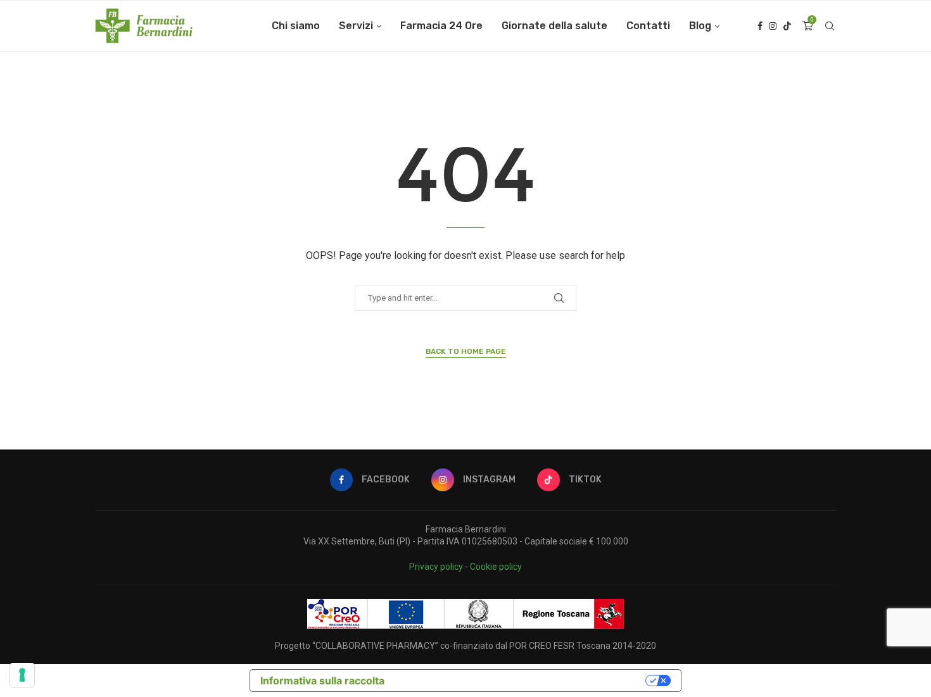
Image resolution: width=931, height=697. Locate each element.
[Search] (829, 26)
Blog (700, 26)
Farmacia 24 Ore (441, 26)
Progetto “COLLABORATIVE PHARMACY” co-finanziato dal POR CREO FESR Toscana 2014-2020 (465, 646)
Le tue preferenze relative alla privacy (521, 680)
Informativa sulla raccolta (322, 680)
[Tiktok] (787, 26)
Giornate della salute (554, 26)
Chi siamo (296, 26)
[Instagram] (772, 26)
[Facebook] (760, 26)
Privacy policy (436, 567)
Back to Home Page (466, 351)
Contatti (648, 26)
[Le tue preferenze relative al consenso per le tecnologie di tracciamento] (22, 675)
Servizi (356, 26)
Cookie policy (496, 567)
